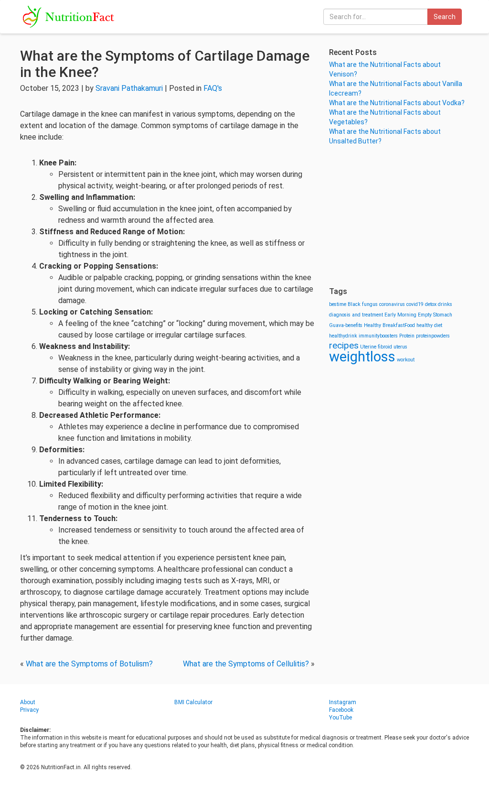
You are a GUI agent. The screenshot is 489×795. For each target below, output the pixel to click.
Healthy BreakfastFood (389, 325)
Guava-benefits (345, 325)
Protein (407, 336)
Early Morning (400, 315)
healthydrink (343, 336)
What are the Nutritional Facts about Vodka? (397, 103)
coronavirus (392, 304)
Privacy (29, 710)
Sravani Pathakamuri (129, 88)
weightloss (362, 356)
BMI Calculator (193, 702)
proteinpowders (433, 336)
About (27, 702)
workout (406, 360)
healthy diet (429, 325)
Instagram (342, 702)
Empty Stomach (435, 315)
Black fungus (363, 304)
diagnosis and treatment (356, 315)
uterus (400, 347)
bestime (337, 304)
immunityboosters (378, 336)
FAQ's (212, 88)
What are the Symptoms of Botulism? (89, 663)
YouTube (340, 717)
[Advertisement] (399, 215)
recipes (344, 345)
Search (445, 17)
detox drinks (438, 304)
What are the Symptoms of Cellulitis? (246, 663)
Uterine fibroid (376, 347)
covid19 (415, 304)
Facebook (341, 710)
